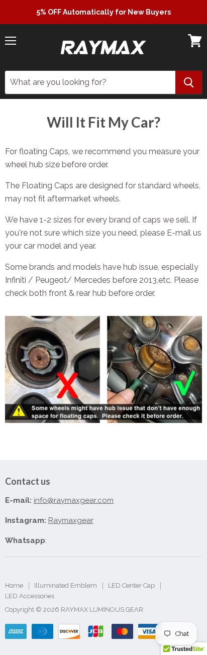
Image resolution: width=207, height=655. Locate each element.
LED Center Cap (131, 585)
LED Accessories (29, 596)
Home (14, 585)
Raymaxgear (70, 520)
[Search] (188, 82)
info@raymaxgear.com (74, 500)
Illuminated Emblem (65, 585)
